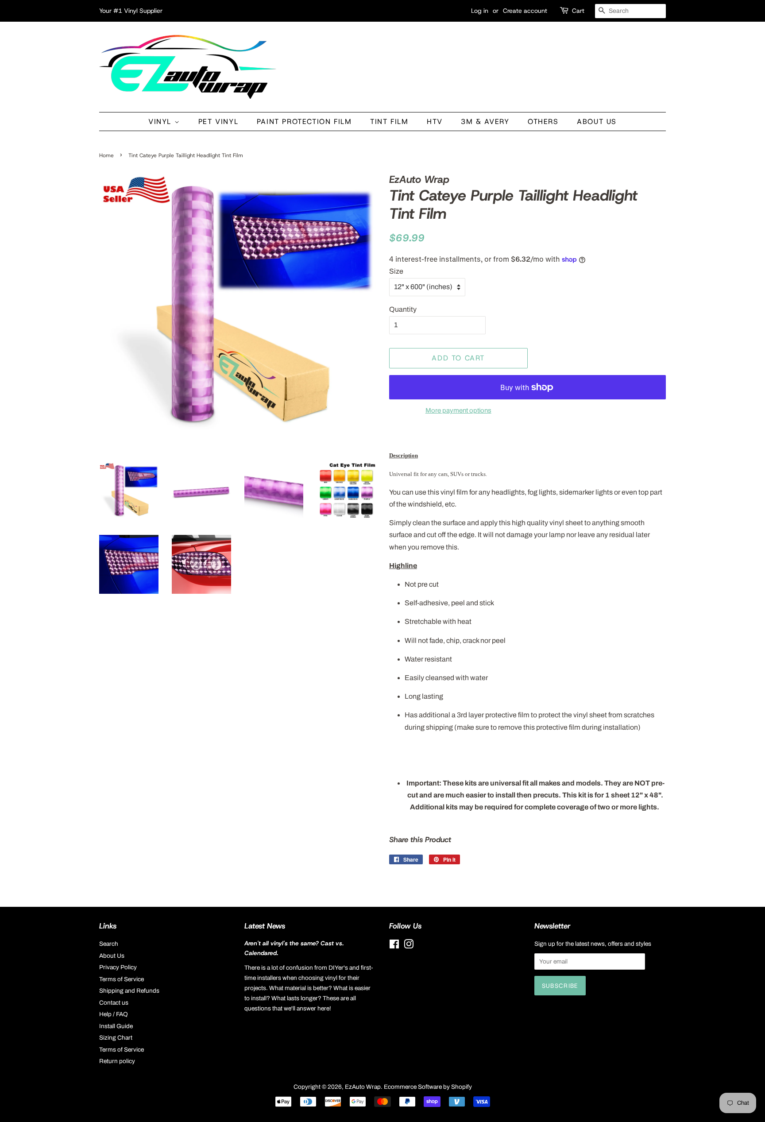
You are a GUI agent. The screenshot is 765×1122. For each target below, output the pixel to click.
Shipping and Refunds (129, 990)
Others (543, 121)
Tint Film (389, 121)
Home (106, 155)
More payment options (458, 410)
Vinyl (161, 121)
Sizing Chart (115, 1037)
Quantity (403, 309)
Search (108, 943)
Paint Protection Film (304, 121)
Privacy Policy (118, 967)
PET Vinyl (218, 121)
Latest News (264, 926)
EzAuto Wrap (363, 1086)
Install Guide (116, 1026)
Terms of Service (121, 979)
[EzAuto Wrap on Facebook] (394, 946)
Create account (525, 11)
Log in (479, 11)
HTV (435, 121)
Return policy (117, 1061)
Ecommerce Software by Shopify (428, 1086)
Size (396, 271)
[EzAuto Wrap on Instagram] (408, 946)
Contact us (113, 1002)
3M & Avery (485, 121)
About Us (597, 121)
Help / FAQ (113, 1014)
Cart (578, 11)
